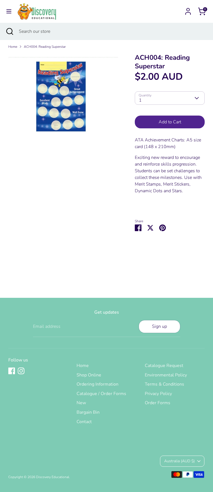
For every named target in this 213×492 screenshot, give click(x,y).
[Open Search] (9, 31)
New (81, 403)
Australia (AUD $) (179, 461)
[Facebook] (11, 371)
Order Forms (157, 403)
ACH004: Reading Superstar (45, 46)
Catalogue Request (164, 366)
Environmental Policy (166, 375)
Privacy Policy (158, 394)
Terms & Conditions (164, 384)
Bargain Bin (88, 412)
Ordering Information (97, 384)
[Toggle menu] (8, 11)
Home (12, 46)
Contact (84, 422)
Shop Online (89, 375)
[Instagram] (21, 371)
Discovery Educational (52, 477)
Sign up (159, 326)
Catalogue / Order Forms (101, 394)
